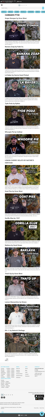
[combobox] (21, 8)
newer (7, 360)
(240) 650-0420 (38, 368)
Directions (18, 377)
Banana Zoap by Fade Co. (14, 47)
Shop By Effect (19, 373)
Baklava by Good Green (13, 245)
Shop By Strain (19, 375)
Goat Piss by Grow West (13, 191)
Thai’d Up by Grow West (13, 274)
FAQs (26, 372)
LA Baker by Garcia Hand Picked (17, 75)
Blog (26, 370)
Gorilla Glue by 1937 (12, 218)
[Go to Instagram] (2, 397)
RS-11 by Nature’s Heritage (15, 330)
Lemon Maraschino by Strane (15, 302)
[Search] (43, 8)
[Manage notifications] (3, 412)
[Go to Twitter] (4, 397)
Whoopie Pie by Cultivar (13, 132)
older (6, 359)
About (26, 368)
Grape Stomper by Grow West (16, 18)
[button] (11, 2)
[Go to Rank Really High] (22, 415)
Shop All (18, 368)
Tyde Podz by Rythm (12, 104)
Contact (26, 374)
